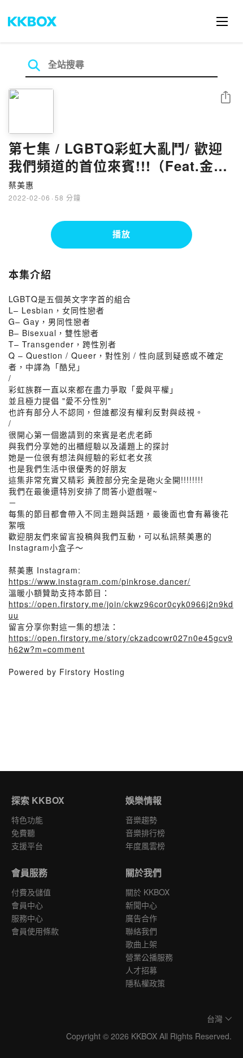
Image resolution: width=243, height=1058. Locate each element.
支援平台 (27, 845)
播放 (121, 234)
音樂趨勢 (141, 819)
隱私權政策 (145, 983)
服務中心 (27, 918)
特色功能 (27, 819)
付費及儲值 (31, 892)
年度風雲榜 (145, 845)
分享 (225, 98)
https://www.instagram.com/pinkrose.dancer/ (99, 581)
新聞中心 (141, 905)
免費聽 (23, 832)
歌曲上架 (141, 944)
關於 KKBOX (147, 892)
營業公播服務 (149, 957)
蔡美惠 (21, 184)
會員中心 (27, 905)
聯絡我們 (141, 931)
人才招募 (141, 970)
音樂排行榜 (145, 832)
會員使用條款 (35, 931)
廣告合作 (141, 918)
